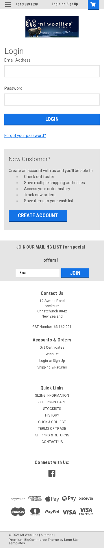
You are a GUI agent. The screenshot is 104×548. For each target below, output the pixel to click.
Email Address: (17, 60)
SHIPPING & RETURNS (52, 435)
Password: (13, 88)
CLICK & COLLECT (52, 422)
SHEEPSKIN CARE (52, 402)
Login (56, 4)
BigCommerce (35, 540)
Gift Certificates (52, 347)
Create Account (38, 215)
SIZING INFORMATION (52, 396)
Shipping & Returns (52, 367)
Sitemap (47, 535)
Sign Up (72, 4)
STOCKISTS (52, 409)
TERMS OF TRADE (52, 429)
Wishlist (52, 354)
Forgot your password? (25, 135)
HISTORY (52, 415)
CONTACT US (52, 442)
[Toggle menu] (8, 8)
